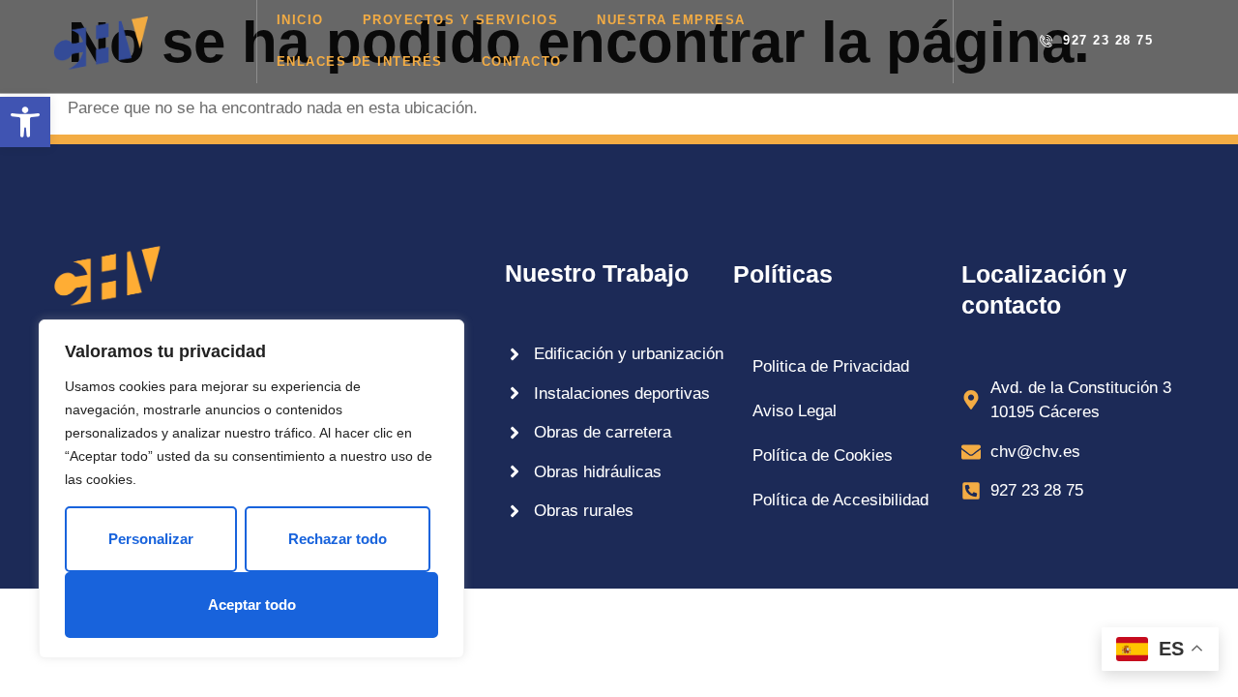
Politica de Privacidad (830, 366)
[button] (25, 122)
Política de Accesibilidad (840, 500)
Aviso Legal (794, 411)
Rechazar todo (337, 538)
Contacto (522, 61)
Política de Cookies (822, 455)
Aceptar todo (252, 604)
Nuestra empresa (671, 20)
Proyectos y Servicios (461, 20)
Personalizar (150, 538)
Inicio (300, 20)
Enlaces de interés (360, 61)
